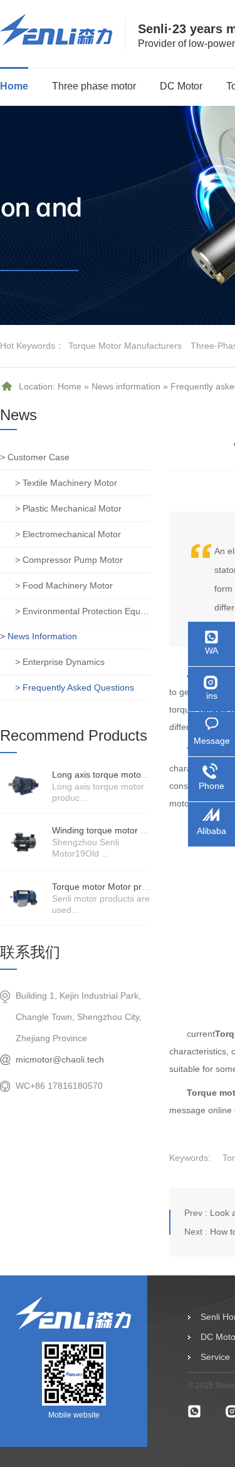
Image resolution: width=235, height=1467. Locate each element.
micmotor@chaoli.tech (60, 1059)
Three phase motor (94, 86)
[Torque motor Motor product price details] (23, 897)
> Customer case (35, 457)
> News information (38, 636)
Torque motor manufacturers (125, 346)
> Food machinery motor (64, 585)
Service (215, 1357)
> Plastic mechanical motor (68, 508)
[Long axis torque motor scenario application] (23, 785)
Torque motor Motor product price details (133, 887)
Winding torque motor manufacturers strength (142, 830)
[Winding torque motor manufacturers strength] (23, 841)
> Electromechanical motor (68, 534)
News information (125, 386)
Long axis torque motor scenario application (139, 775)
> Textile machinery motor (66, 483)
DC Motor (181, 86)
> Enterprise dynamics (60, 662)
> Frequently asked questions (74, 687)
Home (14, 86)
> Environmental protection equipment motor (82, 611)
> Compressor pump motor (69, 560)
